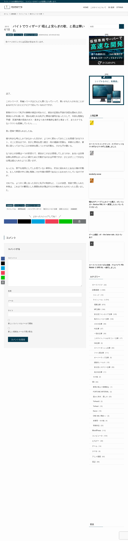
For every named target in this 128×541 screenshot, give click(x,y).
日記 (96, 461)
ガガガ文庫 (100, 324)
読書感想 (9, 35)
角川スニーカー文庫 (30, 35)
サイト (10, 310)
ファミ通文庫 (101, 352)
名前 (10, 290)
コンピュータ (99, 435)
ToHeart (97, 406)
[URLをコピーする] (79, 221)
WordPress (99, 430)
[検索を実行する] (121, 26)
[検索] (122, 1)
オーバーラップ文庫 (103, 357)
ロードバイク (99, 284)
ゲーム (96, 446)
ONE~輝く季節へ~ (101, 416)
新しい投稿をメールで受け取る (20, 331)
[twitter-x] (106, 1)
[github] (112, 1)
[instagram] (109, 1)
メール (10, 300)
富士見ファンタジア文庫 (105, 314)
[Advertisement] (45, 66)
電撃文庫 (99, 304)
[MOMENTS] (14, 7)
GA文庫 (98, 343)
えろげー (97, 440)
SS (95, 382)
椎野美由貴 (22, 209)
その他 (97, 377)
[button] (10, 221)
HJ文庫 (98, 328)
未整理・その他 (100, 420)
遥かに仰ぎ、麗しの (102, 396)
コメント (12, 257)
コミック (98, 295)
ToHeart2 (97, 401)
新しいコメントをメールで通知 (20, 323)
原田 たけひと (64, 209)
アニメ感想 (98, 456)
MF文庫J (99, 309)
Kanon (97, 411)
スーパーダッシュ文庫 (104, 348)
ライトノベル (18, 35)
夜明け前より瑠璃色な (102, 387)
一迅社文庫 (100, 333)
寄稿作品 (98, 425)
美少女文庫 (100, 372)
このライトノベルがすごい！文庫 (108, 338)
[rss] (116, 1)
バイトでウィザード (34, 209)
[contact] (119, 1)
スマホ (96, 451)
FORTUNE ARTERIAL (102, 391)
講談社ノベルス (101, 362)
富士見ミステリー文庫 (104, 367)
